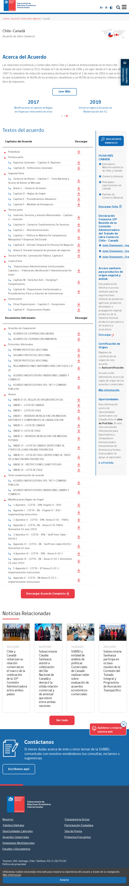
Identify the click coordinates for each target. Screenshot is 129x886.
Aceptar (64, 880)
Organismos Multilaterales (19, 843)
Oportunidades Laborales (18, 831)
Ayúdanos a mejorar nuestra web (110, 730)
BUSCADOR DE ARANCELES (113, 141)
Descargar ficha (109, 206)
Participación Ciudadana (78, 825)
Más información (12, 875)
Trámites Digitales (13, 825)
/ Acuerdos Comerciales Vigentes (25, 19)
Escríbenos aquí (18, 769)
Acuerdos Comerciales (16, 837)
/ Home (6, 19)
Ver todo (62, 720)
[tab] (62, 116)
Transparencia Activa (76, 819)
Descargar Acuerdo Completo (46, 593)
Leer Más (65, 91)
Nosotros (8, 819)
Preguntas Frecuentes (77, 837)
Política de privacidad (14, 864)
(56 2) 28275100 (56, 861)
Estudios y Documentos (16, 849)
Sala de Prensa (73, 831)
